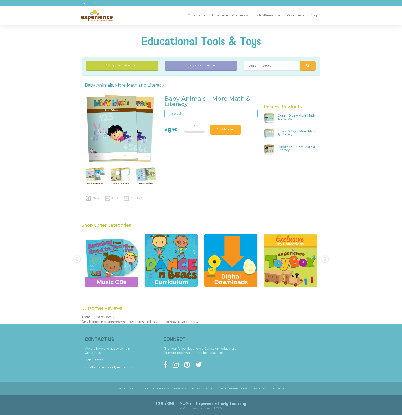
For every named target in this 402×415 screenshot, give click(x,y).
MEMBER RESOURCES (243, 388)
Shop (314, 15)
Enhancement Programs (229, 15)
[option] (111, 262)
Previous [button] (75, 258)
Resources (294, 15)
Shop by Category (122, 65)
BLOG (267, 388)
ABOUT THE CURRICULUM (134, 388)
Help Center (90, 3)
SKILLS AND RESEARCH (172, 388)
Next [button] (323, 258)
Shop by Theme (200, 65)
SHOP (280, 388)
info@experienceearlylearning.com (110, 367)
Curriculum (195, 15)
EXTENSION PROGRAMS (207, 388)
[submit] (308, 65)
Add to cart (225, 129)
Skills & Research (266, 15)
